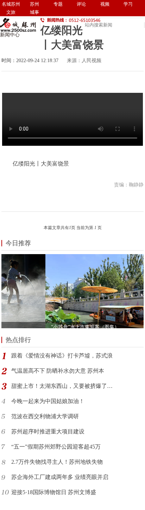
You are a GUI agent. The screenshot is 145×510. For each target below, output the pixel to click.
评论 (81, 4)
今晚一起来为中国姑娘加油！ (47, 401)
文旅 (10, 12)
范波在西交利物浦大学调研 (45, 416)
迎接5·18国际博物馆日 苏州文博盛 (53, 492)
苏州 (34, 4)
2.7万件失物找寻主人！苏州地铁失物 (57, 462)
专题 (58, 4)
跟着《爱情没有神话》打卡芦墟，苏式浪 (62, 356)
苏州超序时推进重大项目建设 (47, 431)
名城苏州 (11, 4)
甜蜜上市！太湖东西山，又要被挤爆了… (62, 386)
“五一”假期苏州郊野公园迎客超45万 (56, 447)
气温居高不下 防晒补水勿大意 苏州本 (57, 371)
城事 (34, 12)
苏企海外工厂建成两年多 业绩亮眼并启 (59, 477)
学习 (128, 4)
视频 (104, 4)
